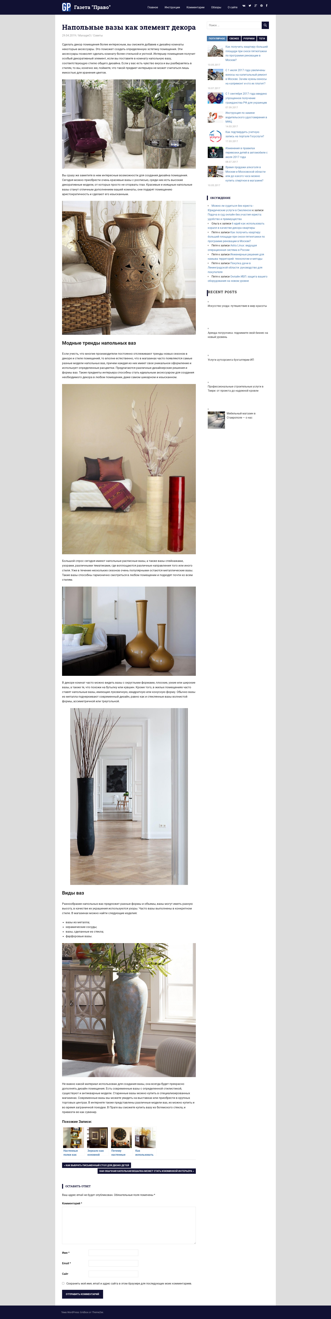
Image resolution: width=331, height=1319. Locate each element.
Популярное (217, 38)
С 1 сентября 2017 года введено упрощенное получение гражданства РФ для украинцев (246, 98)
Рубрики (249, 38)
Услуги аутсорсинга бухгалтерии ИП (231, 359)
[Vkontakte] (244, 5)
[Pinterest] (261, 5)
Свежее (234, 38)
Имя (65, 1252)
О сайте (232, 7)
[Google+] (256, 5)
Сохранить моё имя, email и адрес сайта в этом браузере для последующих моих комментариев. (129, 1283)
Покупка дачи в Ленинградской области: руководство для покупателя (235, 268)
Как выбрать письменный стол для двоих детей (97, 1166)
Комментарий (72, 1203)
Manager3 (84, 35)
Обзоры (216, 7)
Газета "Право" (92, 7)
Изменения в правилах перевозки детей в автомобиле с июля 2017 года (246, 153)
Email (66, 1263)
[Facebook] (266, 5)
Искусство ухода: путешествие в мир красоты (237, 306)
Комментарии (195, 7)
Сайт (65, 1273)
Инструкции (172, 7)
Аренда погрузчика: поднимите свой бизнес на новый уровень (238, 335)
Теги (262, 38)
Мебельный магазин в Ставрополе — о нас (241, 415)
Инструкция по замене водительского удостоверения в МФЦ (246, 117)
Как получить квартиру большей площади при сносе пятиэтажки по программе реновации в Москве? (236, 237)
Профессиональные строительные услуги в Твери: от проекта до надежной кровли (235, 388)
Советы (98, 35)
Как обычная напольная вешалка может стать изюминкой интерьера (145, 1171)
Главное (153, 7)
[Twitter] (250, 5)
